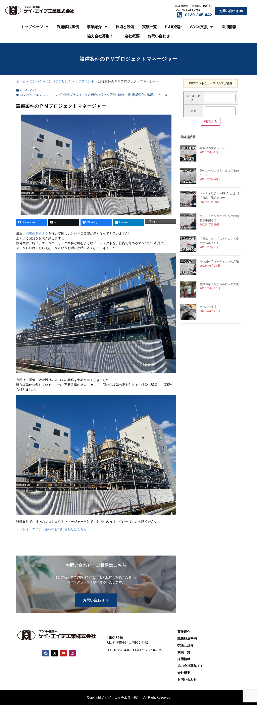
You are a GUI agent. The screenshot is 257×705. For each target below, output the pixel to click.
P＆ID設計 (173, 27)
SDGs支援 (199, 27)
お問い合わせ (159, 36)
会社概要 (132, 36)
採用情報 (228, 27)
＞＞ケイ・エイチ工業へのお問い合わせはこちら (51, 529)
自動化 (103, 95)
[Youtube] (63, 653)
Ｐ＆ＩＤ (161, 95)
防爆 (150, 95)
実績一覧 (149, 27)
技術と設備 (125, 27)
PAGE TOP (248, 680)
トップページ (32, 27)
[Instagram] (72, 653)
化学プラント (84, 81)
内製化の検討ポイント (214, 148)
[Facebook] (45, 653)
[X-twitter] (54, 653)
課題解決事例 (68, 27)
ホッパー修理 (208, 306)
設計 (113, 95)
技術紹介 (90, 95)
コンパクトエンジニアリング (50, 81)
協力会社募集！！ (102, 36)
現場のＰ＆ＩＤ (37, 233)
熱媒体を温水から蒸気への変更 (219, 284)
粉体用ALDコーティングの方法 (219, 261)
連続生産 (124, 95)
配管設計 (138, 95)
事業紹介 (94, 27)
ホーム (21, 81)
